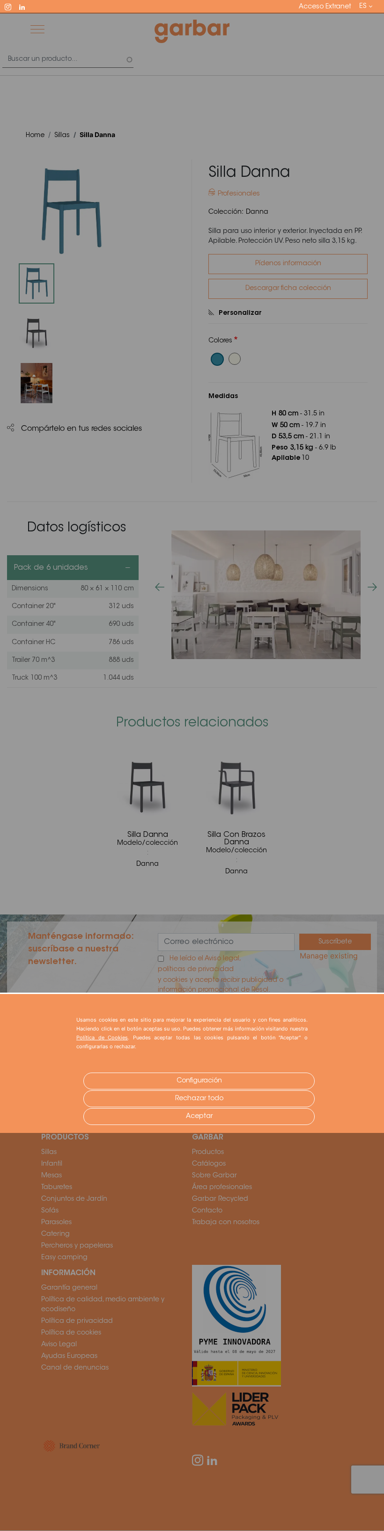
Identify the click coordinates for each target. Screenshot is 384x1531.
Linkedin (26, 6)
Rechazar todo (199, 1099)
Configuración (199, 1081)
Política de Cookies (102, 1037)
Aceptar (199, 1116)
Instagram (12, 6)
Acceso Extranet (325, 7)
